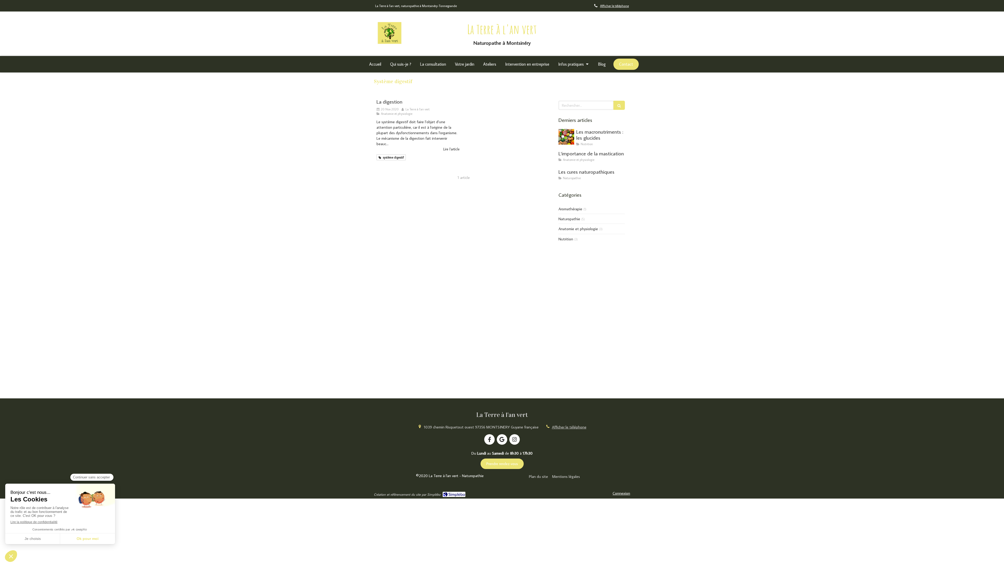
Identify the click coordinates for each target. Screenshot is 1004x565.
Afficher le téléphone (614, 6)
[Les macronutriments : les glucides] (566, 137)
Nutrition (565, 238)
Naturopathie (569, 218)
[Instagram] (514, 439)
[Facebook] (489, 439)
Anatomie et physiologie (578, 228)
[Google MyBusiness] (502, 439)
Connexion (621, 493)
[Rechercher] (619, 105)
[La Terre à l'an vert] (389, 44)
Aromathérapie (570, 208)
